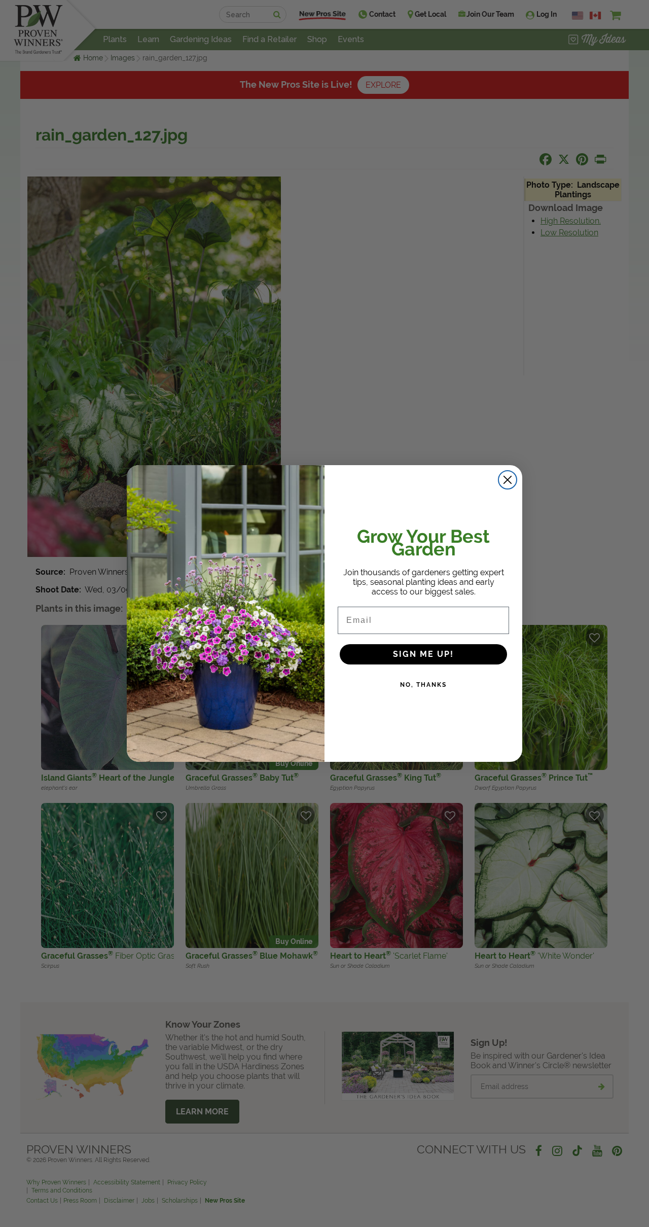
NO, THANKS (423, 684)
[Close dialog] (507, 479)
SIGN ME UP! (423, 654)
